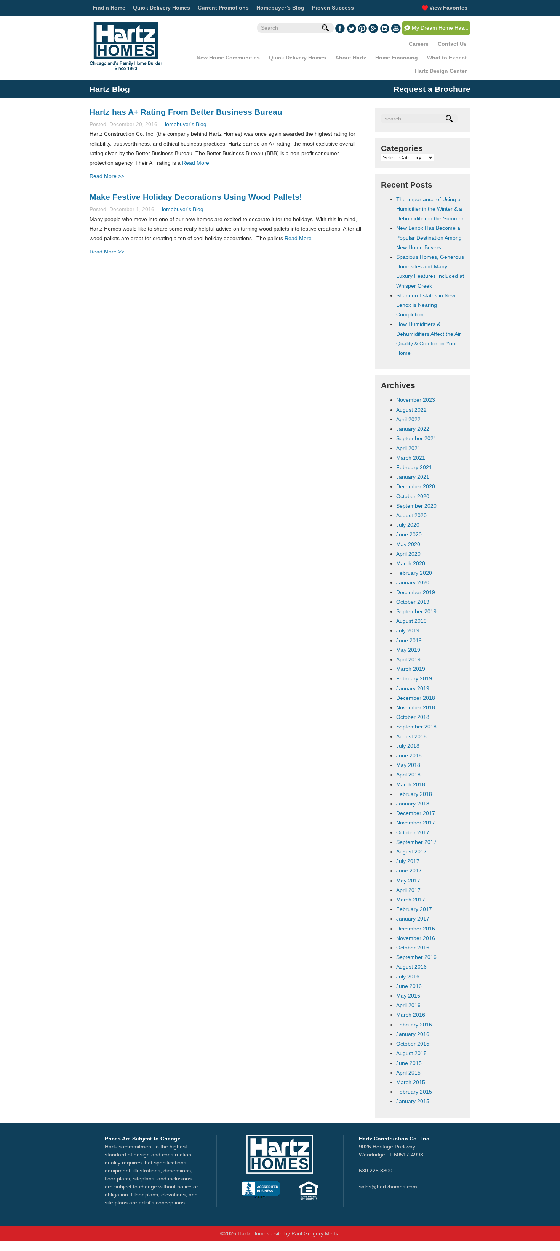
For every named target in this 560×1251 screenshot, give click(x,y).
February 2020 (414, 573)
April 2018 (408, 774)
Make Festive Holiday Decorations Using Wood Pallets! (196, 196)
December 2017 (415, 813)
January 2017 (412, 919)
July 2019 (407, 630)
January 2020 (412, 582)
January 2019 (412, 688)
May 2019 (408, 650)
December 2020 (415, 486)
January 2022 (412, 429)
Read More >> (107, 176)
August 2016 (411, 967)
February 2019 (414, 678)
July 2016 (407, 977)
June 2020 (409, 534)
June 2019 (409, 640)
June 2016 (409, 986)
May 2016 (408, 996)
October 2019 (412, 602)
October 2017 (412, 832)
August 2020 (411, 515)
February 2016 (414, 1025)
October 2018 (412, 717)
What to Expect (447, 58)
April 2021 (408, 448)
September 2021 (416, 438)
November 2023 (415, 400)
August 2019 (411, 621)
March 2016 (410, 1015)
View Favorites (447, 8)
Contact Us (452, 44)
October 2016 (412, 948)
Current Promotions (223, 8)
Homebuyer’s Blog (280, 8)
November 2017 (415, 823)
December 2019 (415, 592)
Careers (419, 44)
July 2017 (407, 861)
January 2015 (412, 1101)
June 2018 (409, 755)
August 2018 (411, 736)
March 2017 (410, 900)
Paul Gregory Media (315, 1233)
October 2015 (412, 1044)
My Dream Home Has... (440, 28)
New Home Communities (228, 58)
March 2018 (410, 784)
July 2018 (407, 746)
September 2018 (416, 726)
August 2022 (411, 410)
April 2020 (408, 554)
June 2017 (409, 871)
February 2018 (414, 794)
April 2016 (408, 1005)
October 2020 (412, 496)
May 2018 (408, 765)
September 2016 (416, 957)
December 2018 (415, 698)
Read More (195, 163)
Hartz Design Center (441, 71)
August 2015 (411, 1053)
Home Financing (396, 58)
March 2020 (410, 563)
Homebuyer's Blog (184, 124)
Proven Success (333, 8)
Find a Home (109, 8)
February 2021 (414, 467)
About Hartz (350, 58)
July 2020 (407, 525)
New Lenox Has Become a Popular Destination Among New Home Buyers (429, 237)
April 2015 (408, 1073)
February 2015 (414, 1092)
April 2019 (408, 659)
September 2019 (416, 611)
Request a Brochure (432, 89)
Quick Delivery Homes (161, 8)
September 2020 (416, 506)
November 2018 (415, 707)
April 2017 (408, 890)
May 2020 (408, 544)
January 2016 (412, 1034)
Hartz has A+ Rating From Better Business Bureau (186, 111)
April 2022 (408, 419)
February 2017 (414, 909)
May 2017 (408, 880)
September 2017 (416, 842)
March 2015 (410, 1082)
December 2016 (415, 928)
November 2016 (415, 938)
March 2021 (410, 458)
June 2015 (409, 1063)
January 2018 (412, 803)
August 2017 (411, 851)
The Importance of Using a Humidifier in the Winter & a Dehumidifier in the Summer (430, 208)
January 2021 (412, 477)
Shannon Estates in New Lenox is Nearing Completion (425, 305)
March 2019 (410, 669)
